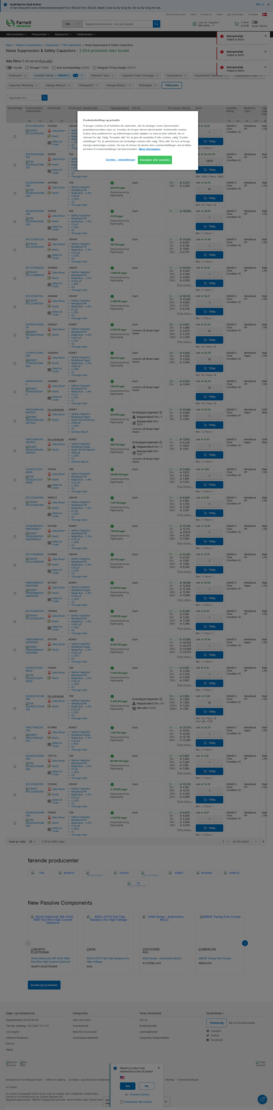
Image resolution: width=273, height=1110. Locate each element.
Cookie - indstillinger (120, 159)
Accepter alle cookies (155, 159)
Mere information (149, 149)
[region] (137, 140)
